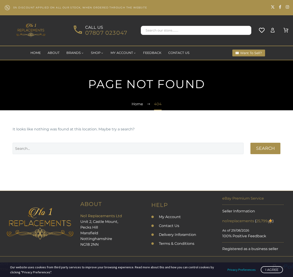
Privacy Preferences (242, 270)
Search (265, 148)
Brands (73, 53)
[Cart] (286, 30)
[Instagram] (287, 7)
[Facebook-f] (280, 7)
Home (35, 53)
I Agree (271, 270)
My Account (122, 53)
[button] (246, 30)
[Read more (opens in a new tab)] (99, 30)
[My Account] (272, 30)
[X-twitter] (273, 7)
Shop (95, 53)
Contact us (179, 53)
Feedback (152, 53)
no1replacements (238, 221)
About (54, 53)
